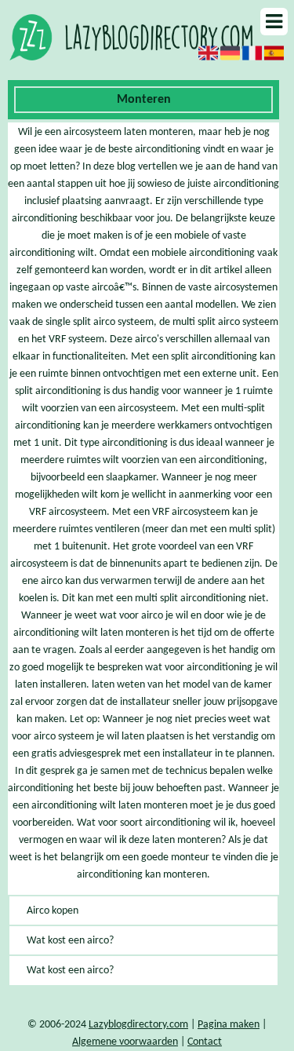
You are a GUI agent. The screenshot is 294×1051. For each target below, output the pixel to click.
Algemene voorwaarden (125, 1042)
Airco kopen (52, 911)
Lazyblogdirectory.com (138, 1025)
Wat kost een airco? (70, 941)
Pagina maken (229, 1025)
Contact (204, 1042)
